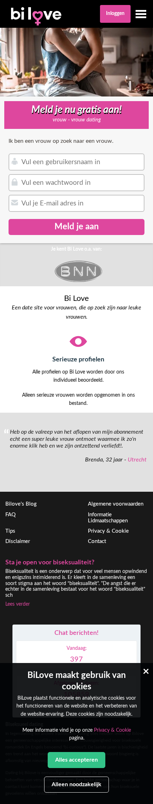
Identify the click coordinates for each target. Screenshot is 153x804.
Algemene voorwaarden (115, 504)
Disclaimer (17, 541)
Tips (10, 531)
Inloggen (115, 13)
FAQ (10, 514)
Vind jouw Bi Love (110, 359)
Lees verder (17, 604)
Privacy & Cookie (108, 531)
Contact (97, 541)
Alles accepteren (76, 760)
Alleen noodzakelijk (76, 784)
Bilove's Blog (21, 504)
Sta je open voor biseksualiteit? (49, 562)
